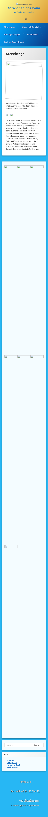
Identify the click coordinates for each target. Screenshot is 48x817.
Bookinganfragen (12, 34)
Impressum (25, 782)
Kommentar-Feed (13, 765)
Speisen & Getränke (31, 27)
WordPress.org (12, 767)
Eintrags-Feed (12, 763)
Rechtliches (32, 34)
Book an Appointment (14, 42)
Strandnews (9, 27)
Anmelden (10, 760)
